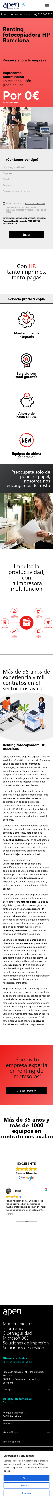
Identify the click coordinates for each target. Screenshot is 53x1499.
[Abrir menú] (47, 5)
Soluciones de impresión (26, 1343)
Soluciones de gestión (23, 1347)
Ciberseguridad (17, 1333)
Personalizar (26, 1485)
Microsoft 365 (16, 1338)
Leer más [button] (10, 1214)
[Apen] (12, 1312)
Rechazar (26, 1493)
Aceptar (26, 1478)
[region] (26, 1475)
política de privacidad (35, 203)
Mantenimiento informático (17, 1326)
